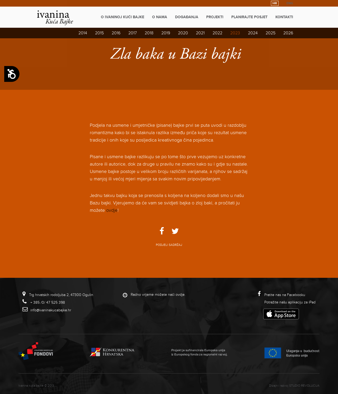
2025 (270, 33)
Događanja (186, 17)
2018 (149, 33)
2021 (200, 33)
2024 (253, 33)
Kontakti (284, 17)
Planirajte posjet (249, 17)
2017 (132, 33)
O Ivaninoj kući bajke (122, 17)
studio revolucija (304, 386)
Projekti (214, 17)
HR (275, 3)
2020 (183, 33)
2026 (288, 33)
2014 (82, 33)
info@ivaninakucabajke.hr (50, 310)
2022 (217, 33)
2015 (99, 33)
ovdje (112, 210)
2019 (165, 33)
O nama (159, 17)
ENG (290, 3)
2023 (235, 33)
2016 (116, 33)
